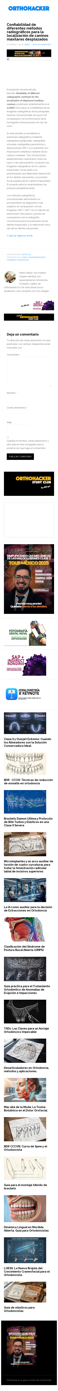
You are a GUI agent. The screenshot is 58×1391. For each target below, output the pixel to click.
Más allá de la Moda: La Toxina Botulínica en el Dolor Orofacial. (26, 1108)
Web (9, 422)
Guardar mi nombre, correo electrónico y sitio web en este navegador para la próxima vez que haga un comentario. (28, 444)
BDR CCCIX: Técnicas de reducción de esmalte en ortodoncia (28, 781)
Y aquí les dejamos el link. (20, 235)
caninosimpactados (36, 257)
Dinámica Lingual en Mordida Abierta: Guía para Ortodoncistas (26, 1228)
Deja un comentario (42, 45)
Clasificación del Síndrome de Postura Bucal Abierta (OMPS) (24, 948)
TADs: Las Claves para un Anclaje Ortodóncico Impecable (26, 1030)
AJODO (24, 257)
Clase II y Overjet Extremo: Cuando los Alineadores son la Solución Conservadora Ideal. (27, 742)
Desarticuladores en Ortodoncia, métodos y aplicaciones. (26, 1069)
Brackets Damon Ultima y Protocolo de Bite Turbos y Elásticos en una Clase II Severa (28, 822)
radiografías (23, 260)
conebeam (11, 260)
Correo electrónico (17, 407)
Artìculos (26, 254)
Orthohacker (29, 8)
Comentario (13, 354)
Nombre (12, 393)
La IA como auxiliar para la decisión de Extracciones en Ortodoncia (28, 908)
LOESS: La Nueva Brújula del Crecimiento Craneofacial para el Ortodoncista (27, 1272)
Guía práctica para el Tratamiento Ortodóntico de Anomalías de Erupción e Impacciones (27, 990)
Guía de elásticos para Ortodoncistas (19, 1309)
